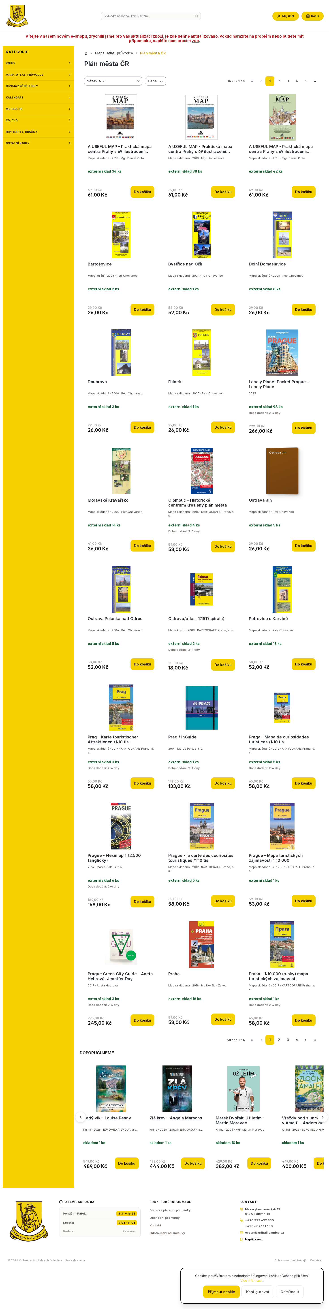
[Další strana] (305, 81)
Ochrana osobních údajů (290, 1260)
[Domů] (86, 53)
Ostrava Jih (260, 500)
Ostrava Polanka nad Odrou (115, 618)
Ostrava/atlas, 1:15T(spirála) (196, 618)
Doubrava (97, 381)
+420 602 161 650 (259, 1226)
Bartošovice (100, 264)
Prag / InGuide (182, 737)
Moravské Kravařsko (108, 500)
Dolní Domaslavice (267, 264)
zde (195, 40)
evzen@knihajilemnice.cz (264, 1232)
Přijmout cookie (221, 1292)
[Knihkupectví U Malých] (17, 16)
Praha (174, 973)
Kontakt (155, 1225)
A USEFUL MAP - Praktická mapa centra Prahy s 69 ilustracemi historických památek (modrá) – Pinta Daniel (120, 149)
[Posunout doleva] (80, 1117)
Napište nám (254, 1239)
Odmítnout (289, 1292)
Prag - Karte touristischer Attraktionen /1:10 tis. (113, 739)
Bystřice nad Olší (185, 264)
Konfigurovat (257, 1292)
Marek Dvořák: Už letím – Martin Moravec (240, 1120)
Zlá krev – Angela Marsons (176, 1118)
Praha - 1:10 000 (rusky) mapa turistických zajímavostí (278, 976)
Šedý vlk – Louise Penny (107, 1118)
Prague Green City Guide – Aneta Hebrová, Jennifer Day (120, 976)
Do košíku (142, 192)
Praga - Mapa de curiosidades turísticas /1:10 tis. (279, 739)
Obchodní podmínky (165, 1217)
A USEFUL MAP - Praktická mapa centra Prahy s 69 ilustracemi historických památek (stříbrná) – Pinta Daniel (201, 149)
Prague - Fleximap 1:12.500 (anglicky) (114, 858)
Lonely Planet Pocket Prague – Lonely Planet (279, 384)
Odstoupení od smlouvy (167, 1233)
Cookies (315, 1260)
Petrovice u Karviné (268, 618)
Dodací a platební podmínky (170, 1210)
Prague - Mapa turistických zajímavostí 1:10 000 (276, 858)
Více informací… (252, 1280)
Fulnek (174, 381)
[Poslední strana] (314, 81)
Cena (153, 81)
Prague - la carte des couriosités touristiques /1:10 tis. (200, 858)
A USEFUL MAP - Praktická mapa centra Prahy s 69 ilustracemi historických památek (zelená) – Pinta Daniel (281, 149)
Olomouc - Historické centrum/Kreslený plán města (197, 502)
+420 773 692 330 (259, 1220)
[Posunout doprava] (322, 1117)
